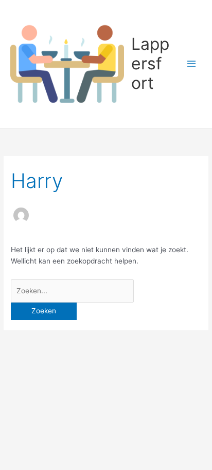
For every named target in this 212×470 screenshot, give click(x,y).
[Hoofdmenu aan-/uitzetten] (191, 63)
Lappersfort (150, 63)
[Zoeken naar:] (72, 291)
